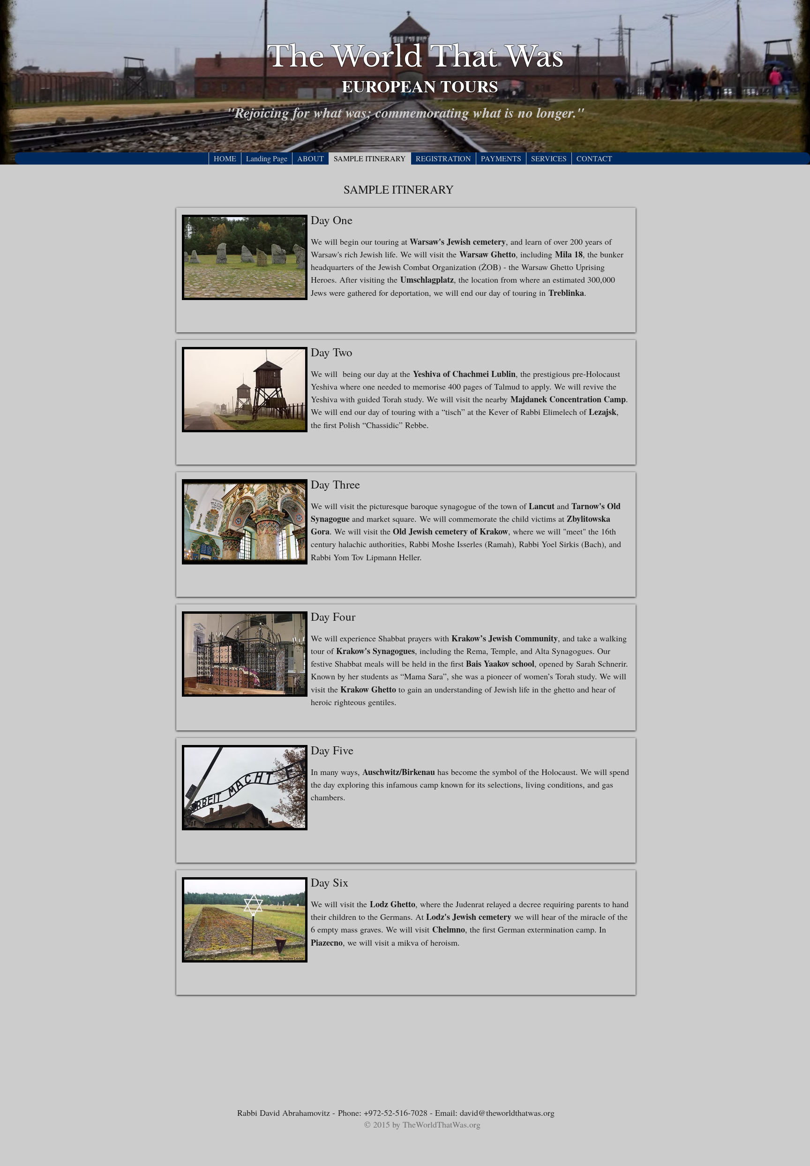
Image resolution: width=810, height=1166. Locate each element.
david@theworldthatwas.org (507, 1112)
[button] (310, 158)
